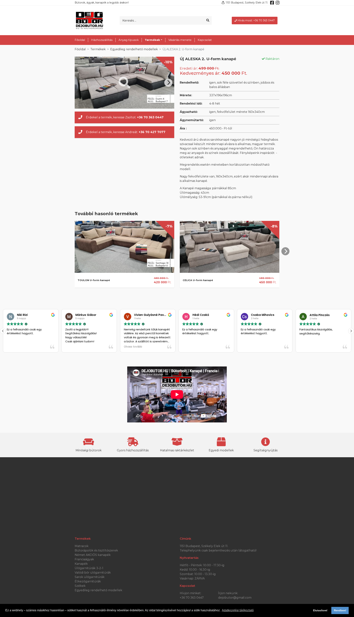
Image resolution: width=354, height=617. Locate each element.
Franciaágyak (84, 559)
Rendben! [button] (340, 610)
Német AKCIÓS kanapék (93, 555)
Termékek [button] (152, 40)
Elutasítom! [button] (320, 610)
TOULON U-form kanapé (94, 280)
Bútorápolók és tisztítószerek (96, 550)
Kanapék (81, 563)
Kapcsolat (205, 40)
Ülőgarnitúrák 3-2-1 (89, 568)
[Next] (168, 83)
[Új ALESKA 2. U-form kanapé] (124, 83)
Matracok (81, 546)
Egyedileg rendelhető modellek (134, 49)
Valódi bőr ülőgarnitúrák (93, 572)
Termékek (98, 49)
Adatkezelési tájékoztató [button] (238, 610)
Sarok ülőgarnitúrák (90, 577)
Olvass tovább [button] (133, 346)
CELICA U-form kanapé (198, 280)
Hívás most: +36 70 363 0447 (256, 20)
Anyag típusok (129, 40)
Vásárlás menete (180, 40)
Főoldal (80, 40)
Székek (80, 586)
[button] (351, 331)
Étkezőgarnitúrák (88, 581)
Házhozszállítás (101, 40)
